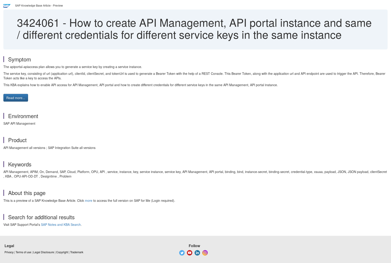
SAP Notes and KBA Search (61, 224)
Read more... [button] (15, 97)
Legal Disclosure (43, 252)
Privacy (9, 252)
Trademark (76, 252)
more (88, 200)
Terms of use (23, 252)
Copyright (62, 252)
